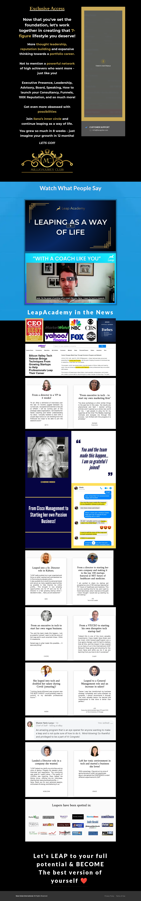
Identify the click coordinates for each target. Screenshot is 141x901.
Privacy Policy (109, 896)
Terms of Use (120, 896)
